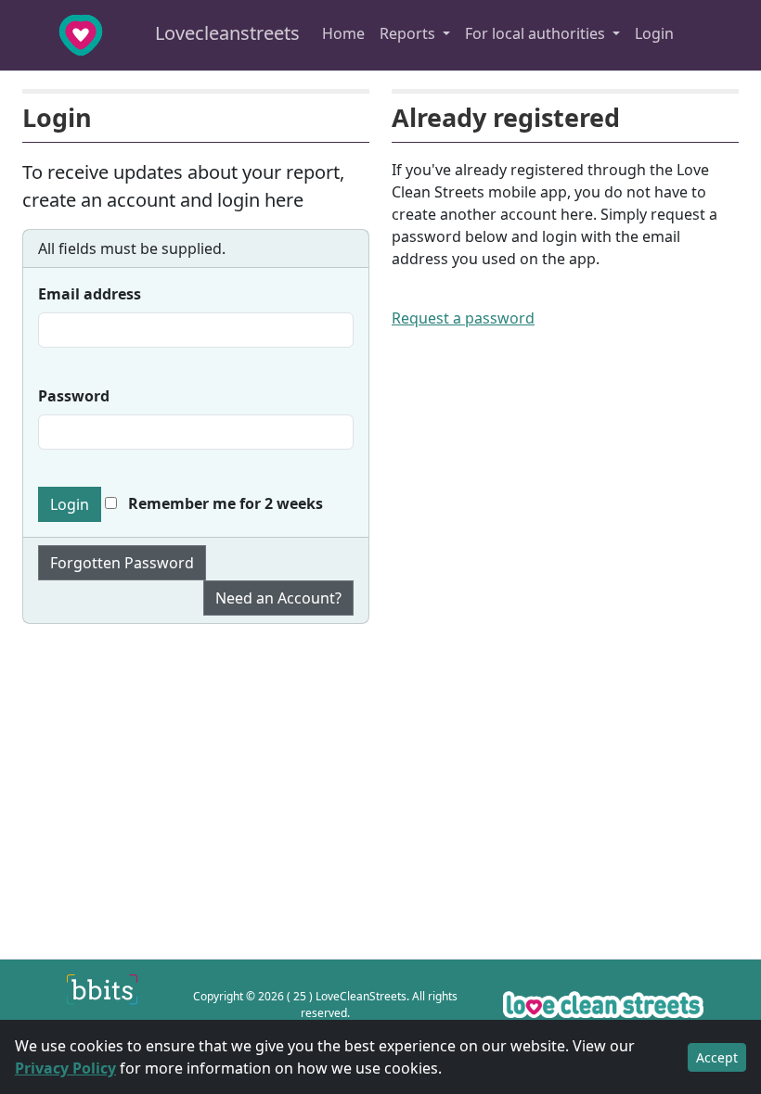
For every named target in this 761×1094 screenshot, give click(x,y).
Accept (717, 1057)
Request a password (463, 318)
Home (343, 33)
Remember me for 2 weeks (223, 503)
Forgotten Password (122, 563)
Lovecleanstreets (225, 32)
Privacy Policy (65, 1068)
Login (654, 33)
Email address (89, 294)
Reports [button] (409, 33)
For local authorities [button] (537, 33)
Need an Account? (278, 598)
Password (74, 396)
